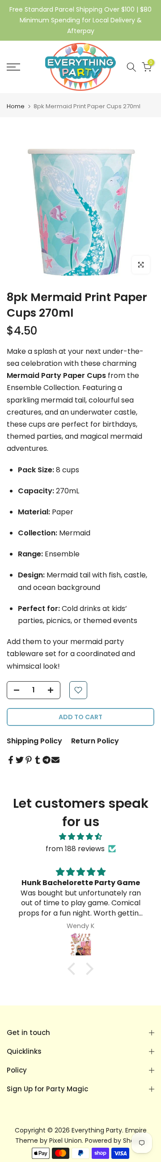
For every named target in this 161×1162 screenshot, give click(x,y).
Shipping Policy (34, 741)
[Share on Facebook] (11, 760)
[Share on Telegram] (46, 760)
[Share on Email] (55, 760)
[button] (74, 968)
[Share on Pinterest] (29, 760)
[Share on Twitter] (20, 760)
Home (16, 106)
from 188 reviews (75, 849)
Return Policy (95, 741)
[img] (80, 837)
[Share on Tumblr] (38, 760)
